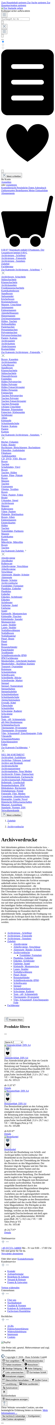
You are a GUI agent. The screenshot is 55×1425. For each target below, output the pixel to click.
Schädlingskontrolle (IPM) (26, 980)
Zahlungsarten (8, 190)
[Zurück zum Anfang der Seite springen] (4, 1403)
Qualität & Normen (16, 1305)
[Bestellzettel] (11, 1136)
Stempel (17, 986)
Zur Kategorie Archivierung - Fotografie (21, 352)
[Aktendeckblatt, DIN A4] (17, 1045)
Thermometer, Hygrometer (26, 997)
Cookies (11, 1337)
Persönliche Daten (26, 187)
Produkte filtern (16, 1020)
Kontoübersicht (9, 187)
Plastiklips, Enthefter (23, 958)
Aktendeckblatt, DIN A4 (16, 1057)
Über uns (11, 1300)
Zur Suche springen (37, 2)
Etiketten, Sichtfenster (24, 960)
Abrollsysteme (20, 944)
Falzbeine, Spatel (21, 963)
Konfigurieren (34, 1416)
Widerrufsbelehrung (16, 1331)
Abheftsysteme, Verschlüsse (26, 947)
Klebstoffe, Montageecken (26, 966)
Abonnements (8, 193)
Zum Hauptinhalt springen (14, 2)
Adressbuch (40, 187)
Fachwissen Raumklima (18, 1311)
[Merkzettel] (27, 168)
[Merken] (7, 1051)
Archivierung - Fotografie (19, 935)
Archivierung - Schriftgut (19, 933)
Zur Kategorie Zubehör (12, 550)
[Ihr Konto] (2, 171)
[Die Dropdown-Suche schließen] (4, 26)
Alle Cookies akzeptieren (13, 1419)
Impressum (12, 1334)
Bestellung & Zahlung (18, 1276)
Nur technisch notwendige (13, 1416)
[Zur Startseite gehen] (12, 8)
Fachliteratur (13, 1005)
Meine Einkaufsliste (38, 190)
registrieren (11, 185)
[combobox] (15, 19)
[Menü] (4, 14)
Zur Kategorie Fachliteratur (14, 747)
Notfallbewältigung (22, 972)
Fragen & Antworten (17, 1282)
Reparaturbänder (21, 977)
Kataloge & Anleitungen (19, 1308)
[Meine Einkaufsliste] (27, 114)
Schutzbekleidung (22, 988)
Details (7, 1088)
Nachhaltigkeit (14, 1302)
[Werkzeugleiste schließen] (4, 1392)
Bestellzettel (10, 1149)
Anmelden (6, 182)
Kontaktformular (25, 1259)
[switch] (11, 1361)
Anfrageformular (15, 1274)
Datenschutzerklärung (17, 1328)
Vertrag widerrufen (10, 1287)
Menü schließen (14, 176)
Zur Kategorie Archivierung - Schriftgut (20, 269)
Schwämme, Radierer (23, 991)
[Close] (2, 1423)
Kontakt (11, 1271)
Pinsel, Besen (19, 974)
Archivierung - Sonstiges (19, 938)
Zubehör (11, 941)
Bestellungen (22, 190)
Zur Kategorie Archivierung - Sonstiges (20, 435)
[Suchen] (2, 22)
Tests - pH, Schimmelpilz (25, 994)
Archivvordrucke (21, 952)
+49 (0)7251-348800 (11, 1248)
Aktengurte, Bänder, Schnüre (27, 949)
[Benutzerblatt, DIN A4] (16, 1091)
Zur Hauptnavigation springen (25, 4)
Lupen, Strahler (20, 969)
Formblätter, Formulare (31, 955)
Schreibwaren (20, 983)
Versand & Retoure (16, 1279)
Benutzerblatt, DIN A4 (15, 1103)
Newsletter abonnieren (12, 1253)
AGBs (10, 1326)
